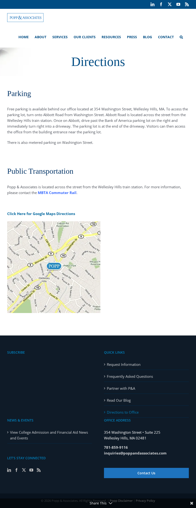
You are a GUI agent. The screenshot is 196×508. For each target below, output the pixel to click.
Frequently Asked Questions (130, 376)
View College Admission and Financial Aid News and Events (49, 435)
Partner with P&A (121, 388)
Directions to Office (123, 412)
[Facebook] (16, 470)
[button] (181, 36)
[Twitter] (24, 470)
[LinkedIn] (9, 470)
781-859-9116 (116, 447)
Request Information (124, 364)
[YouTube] (31, 470)
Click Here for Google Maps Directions (41, 213)
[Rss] (39, 470)
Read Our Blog (119, 400)
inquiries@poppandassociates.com (135, 453)
